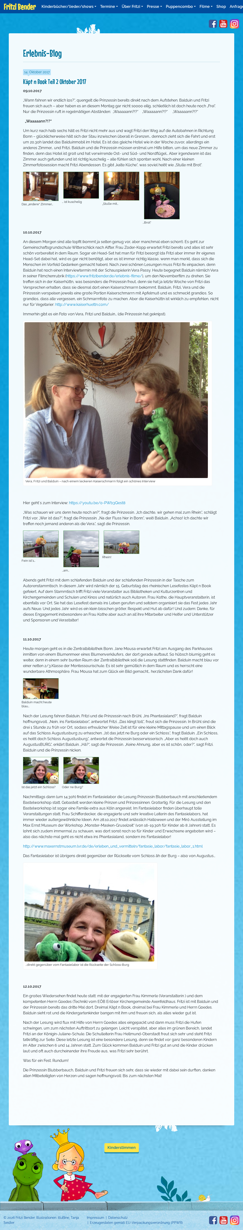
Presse (153, 6)
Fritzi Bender (20, 6)
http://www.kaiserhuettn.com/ (82, 304)
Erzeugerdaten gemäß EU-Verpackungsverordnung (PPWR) (136, 1223)
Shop (221, 6)
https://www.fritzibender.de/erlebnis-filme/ (104, 276)
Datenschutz (118, 1218)
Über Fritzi (131, 6)
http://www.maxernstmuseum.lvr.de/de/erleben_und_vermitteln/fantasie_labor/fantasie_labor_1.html (113, 846)
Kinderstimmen (121, 1147)
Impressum (95, 1218)
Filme (205, 6)
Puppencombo (179, 6)
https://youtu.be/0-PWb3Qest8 (97, 503)
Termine (107, 6)
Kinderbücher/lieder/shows (67, 6)
